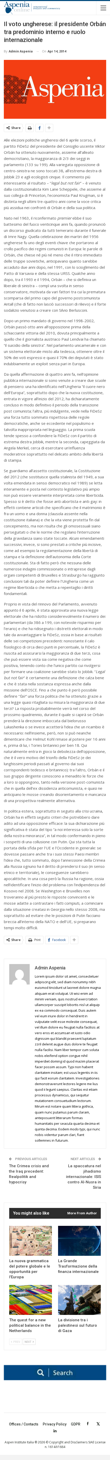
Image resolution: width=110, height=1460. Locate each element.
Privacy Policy (55, 1424)
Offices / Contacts (23, 1424)
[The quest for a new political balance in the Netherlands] (30, 1300)
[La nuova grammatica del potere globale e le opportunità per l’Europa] (30, 1241)
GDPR (75, 1424)
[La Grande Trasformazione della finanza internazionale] (79, 1241)
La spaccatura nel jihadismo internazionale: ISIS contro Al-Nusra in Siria (83, 1177)
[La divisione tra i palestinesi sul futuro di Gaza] (79, 1300)
